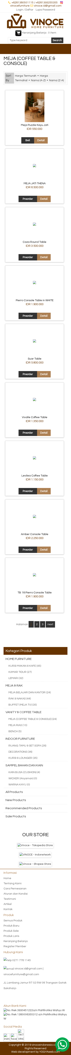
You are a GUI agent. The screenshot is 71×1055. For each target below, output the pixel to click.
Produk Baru (11, 925)
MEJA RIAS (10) (17, 725)
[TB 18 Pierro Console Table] (34, 575)
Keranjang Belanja (16, 941)
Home (7, 878)
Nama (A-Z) (38, 80)
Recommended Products (24, 808)
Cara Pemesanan (15, 888)
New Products (16, 800)
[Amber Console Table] (34, 517)
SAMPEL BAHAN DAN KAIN (24, 765)
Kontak (8, 909)
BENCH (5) (14, 731)
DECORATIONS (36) (20, 751)
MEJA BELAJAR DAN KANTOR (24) (29, 692)
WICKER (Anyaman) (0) (22, 778)
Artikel (8, 904)
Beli (27, 140)
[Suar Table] (34, 341)
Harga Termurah (25, 75)
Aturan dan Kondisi (16, 893)
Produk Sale (11, 931)
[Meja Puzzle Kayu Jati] (34, 121)
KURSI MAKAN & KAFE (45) (24, 665)
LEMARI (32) (15, 678)
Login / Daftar (25, 9)
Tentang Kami (12, 883)
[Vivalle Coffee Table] (34, 400)
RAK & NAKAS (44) (19, 698)
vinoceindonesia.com (45, 1044)
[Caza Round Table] (34, 225)
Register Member (15, 946)
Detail (41, 140)
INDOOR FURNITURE (20, 738)
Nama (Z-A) (56, 80)
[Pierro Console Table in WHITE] (34, 283)
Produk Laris (11, 936)
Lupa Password (45, 9)
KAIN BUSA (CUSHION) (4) (24, 772)
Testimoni (10, 899)
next (50, 624)
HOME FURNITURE (19, 659)
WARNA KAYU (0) (19, 784)
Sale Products (16, 816)
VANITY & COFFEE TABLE (23, 712)
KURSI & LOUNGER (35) (22, 758)
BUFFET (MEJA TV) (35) (22, 704)
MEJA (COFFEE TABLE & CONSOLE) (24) (32, 719)
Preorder (28, 199)
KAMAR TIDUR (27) (20, 672)
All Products (14, 792)
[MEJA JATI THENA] (34, 166)
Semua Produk (13, 920)
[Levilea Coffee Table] (34, 458)
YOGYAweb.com (49, 1051)
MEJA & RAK (14, 685)
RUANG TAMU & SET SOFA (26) (27, 745)
